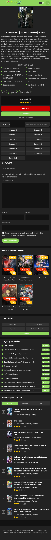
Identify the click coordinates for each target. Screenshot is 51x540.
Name (5, 212)
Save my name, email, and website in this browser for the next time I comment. (22, 234)
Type (12, 329)
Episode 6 (38, 144)
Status (37, 324)
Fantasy (33, 415)
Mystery (14, 92)
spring (12, 85)
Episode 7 (13, 144)
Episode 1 (13, 158)
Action (4, 92)
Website (6, 222)
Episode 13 (13, 130)
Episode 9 (13, 139)
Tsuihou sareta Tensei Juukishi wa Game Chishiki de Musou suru (29, 497)
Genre (12, 324)
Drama (21, 462)
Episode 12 (38, 130)
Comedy (27, 415)
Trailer (26, 108)
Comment (7, 180)
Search (26, 334)
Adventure (28, 424)
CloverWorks (14, 72)
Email (29, 212)
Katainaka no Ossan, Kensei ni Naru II (30, 446)
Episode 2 (38, 153)
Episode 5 (13, 148)
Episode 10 (38, 134)
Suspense (34, 462)
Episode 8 (38, 139)
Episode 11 (13, 134)
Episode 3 (13, 153)
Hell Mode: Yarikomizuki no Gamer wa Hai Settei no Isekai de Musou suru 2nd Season (30, 470)
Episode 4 (38, 148)
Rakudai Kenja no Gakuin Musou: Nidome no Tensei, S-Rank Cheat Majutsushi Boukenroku (28, 484)
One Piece (18, 421)
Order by (37, 329)
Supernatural (25, 92)
